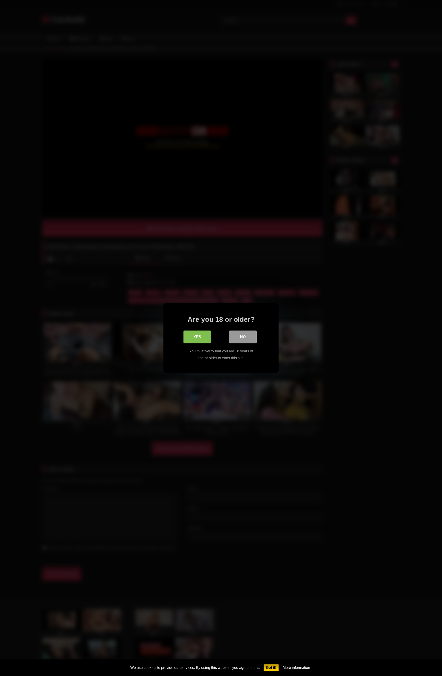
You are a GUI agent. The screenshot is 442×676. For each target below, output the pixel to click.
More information (296, 668)
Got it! (271, 668)
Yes (197, 337)
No (243, 337)
